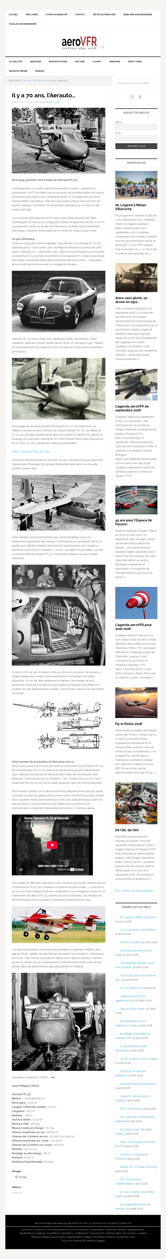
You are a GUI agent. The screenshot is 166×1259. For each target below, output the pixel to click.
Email (118, 133)
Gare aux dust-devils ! (133, 1008)
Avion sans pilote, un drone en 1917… (131, 300)
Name (118, 122)
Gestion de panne (130, 942)
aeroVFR (83, 42)
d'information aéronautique (53, 1223)
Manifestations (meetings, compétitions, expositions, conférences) (53, 1233)
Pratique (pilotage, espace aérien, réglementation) (57, 1237)
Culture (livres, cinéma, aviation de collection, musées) (118, 1233)
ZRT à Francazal (130, 1108)
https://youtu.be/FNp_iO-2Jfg (30, 451)
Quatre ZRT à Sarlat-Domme (137, 1166)
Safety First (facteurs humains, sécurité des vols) (110, 1237)
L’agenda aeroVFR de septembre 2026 (132, 408)
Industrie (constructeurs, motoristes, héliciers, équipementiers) (111, 1229)
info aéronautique (57, 1229)
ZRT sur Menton (129, 988)
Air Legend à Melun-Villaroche (131, 207)
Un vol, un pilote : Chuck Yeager (138, 1058)
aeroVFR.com (75, 1223)
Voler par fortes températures (137, 1083)
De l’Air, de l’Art (127, 830)
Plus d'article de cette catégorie (134, 890)
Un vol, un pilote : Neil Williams (138, 929)
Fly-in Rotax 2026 (128, 724)
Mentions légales (96, 1240)
